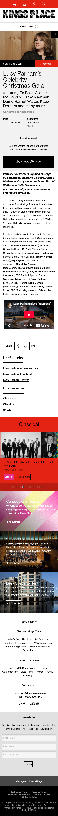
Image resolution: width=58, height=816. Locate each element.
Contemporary (10, 671)
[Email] (33, 346)
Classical (8, 404)
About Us (26, 639)
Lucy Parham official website (21, 368)
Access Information (40, 646)
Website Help (29, 797)
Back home (29, 14)
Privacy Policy (39, 791)
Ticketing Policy (20, 791)
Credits (37, 794)
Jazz (23, 671)
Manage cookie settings (29, 781)
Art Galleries (41, 639)
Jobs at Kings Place (16, 646)
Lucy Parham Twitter (16, 379)
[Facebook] (18, 346)
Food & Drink (9, 642)
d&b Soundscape (26, 668)
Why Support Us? (43, 642)
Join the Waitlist (28, 162)
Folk (31, 671)
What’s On (13, 639)
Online (11, 668)
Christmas (9, 398)
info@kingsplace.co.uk (33, 692)
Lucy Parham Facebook (17, 374)
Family (50, 671)
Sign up (28, 764)
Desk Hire (27, 650)
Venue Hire (25, 642)
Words (7, 410)
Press (47, 794)
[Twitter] (25, 346)
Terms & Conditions (19, 794)
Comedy (27, 675)
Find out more (22, 477)
